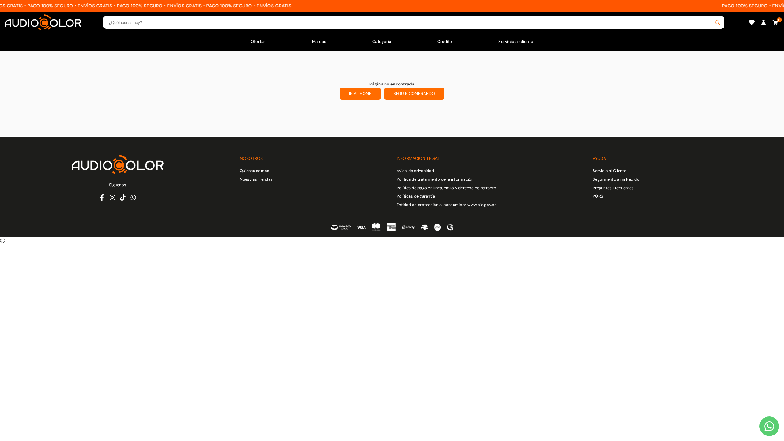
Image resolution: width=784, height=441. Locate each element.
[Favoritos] (752, 22)
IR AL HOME (360, 93)
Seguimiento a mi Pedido (616, 179)
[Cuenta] (763, 22)
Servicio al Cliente (609, 170)
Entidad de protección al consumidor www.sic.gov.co (447, 204)
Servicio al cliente (515, 41)
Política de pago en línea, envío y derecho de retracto (446, 187)
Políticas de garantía (416, 196)
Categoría (381, 41)
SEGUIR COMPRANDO (414, 93)
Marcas (319, 41)
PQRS (598, 196)
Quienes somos (254, 170)
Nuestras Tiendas (256, 179)
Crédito (444, 41)
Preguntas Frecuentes (613, 187)
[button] (775, 22)
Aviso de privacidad (415, 170)
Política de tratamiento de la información (435, 179)
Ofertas (258, 41)
